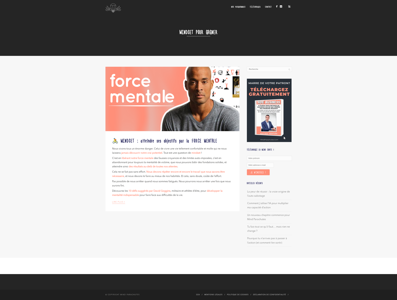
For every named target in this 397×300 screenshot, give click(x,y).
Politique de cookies (238, 294)
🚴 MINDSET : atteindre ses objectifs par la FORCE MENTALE (164, 140)
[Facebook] (277, 6)
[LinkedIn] (285, 6)
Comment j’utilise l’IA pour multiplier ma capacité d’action (267, 205)
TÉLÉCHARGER (255, 6)
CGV (198, 294)
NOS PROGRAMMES (238, 6)
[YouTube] (289, 6)
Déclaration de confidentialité (269, 294)
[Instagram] (281, 6)
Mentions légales (213, 294)
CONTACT (268, 6)
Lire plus (118, 201)
